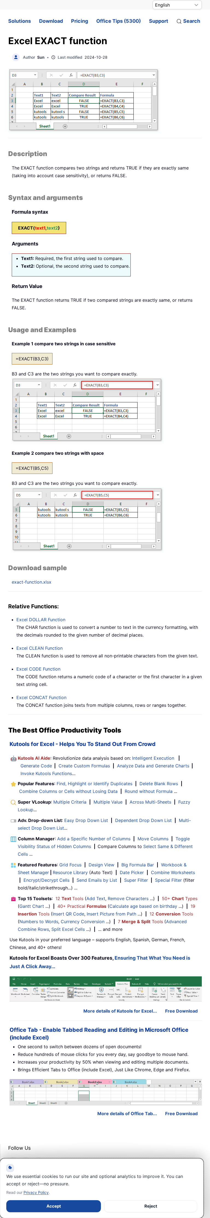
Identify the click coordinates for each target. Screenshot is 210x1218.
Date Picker (132, 872)
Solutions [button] (19, 21)
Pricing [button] (79, 21)
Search (191, 21)
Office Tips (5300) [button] (118, 21)
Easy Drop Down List (86, 820)
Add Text (95, 898)
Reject (150, 1206)
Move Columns (153, 838)
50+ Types (179, 898)
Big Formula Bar (137, 864)
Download (51, 21)
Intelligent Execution (153, 758)
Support (158, 21)
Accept (53, 1206)
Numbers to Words (38, 921)
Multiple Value (109, 802)
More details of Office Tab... (127, 1113)
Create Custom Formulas (84, 765)
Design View (101, 864)
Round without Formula (149, 791)
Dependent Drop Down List (143, 820)
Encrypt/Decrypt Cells (46, 880)
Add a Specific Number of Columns (93, 838)
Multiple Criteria (69, 802)
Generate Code (36, 765)
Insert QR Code (68, 914)
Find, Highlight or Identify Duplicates (94, 783)
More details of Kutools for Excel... (120, 1011)
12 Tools (69, 898)
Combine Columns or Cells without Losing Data (68, 791)
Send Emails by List (97, 880)
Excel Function (40, 619)
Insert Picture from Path (111, 914)
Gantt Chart (31, 906)
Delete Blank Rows (158, 783)
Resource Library (70, 872)
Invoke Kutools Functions (46, 773)
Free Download (181, 1011)
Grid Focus (70, 864)
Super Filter (136, 880)
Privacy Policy (36, 1192)
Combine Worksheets (173, 872)
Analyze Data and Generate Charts (153, 765)
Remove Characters (128, 898)
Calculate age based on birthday (143, 906)
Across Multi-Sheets (150, 802)
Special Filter (168, 880)
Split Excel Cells (68, 929)
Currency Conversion (82, 921)
